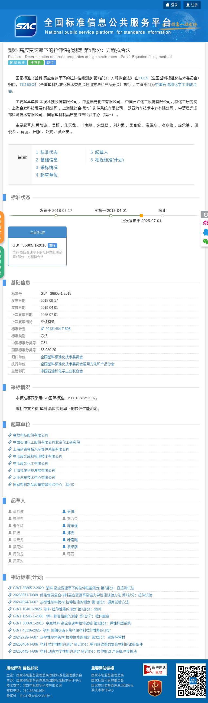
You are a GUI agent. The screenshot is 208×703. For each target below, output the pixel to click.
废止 (162, 210)
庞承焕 (72, 526)
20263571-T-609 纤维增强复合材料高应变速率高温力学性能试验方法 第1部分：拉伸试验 (82, 595)
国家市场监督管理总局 (107, 675)
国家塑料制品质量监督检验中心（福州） (44, 484)
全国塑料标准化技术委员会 (62, 357)
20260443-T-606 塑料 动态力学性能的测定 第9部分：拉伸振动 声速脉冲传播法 (75, 651)
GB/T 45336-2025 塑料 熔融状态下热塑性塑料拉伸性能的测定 (62, 630)
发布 (56, 210)
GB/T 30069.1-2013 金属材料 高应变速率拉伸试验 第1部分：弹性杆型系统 (72, 623)
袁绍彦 (72, 547)
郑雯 (70, 533)
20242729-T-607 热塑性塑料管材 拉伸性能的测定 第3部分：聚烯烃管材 (69, 637)
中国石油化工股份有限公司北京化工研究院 (46, 442)
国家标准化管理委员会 (107, 680)
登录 (174, 4)
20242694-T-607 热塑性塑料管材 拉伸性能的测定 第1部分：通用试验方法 (71, 602)
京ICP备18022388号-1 (36, 696)
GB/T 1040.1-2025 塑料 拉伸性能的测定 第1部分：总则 (57, 609)
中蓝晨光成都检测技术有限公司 (37, 456)
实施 (111, 210)
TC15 (143, 78)
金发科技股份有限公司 (30, 435)
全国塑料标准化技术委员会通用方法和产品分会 (78, 364)
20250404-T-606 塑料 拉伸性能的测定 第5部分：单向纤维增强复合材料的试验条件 (78, 644)
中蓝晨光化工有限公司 (30, 463)
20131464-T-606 (58, 329)
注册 (194, 4)
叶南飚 (72, 540)
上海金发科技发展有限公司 (34, 470)
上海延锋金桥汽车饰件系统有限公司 (41, 449)
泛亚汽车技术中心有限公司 (34, 477)
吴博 (70, 512)
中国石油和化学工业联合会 (62, 371)
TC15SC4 (28, 84)
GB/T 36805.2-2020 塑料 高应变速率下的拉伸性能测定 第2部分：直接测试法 (73, 588)
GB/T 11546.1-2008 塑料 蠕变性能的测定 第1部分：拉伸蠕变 (61, 616)
